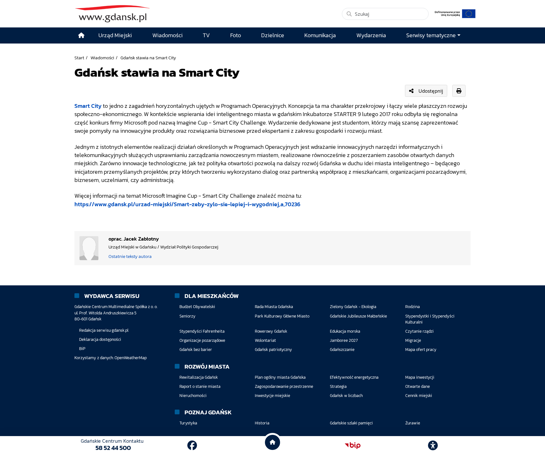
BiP (82, 349)
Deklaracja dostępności (100, 339)
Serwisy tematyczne (431, 35)
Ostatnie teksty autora (130, 256)
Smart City (88, 106)
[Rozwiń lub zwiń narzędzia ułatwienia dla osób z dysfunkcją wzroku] (433, 445)
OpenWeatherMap (130, 358)
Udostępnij (431, 91)
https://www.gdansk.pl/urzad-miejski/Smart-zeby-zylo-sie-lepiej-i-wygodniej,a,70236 (187, 204)
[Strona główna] (81, 35)
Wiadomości (102, 57)
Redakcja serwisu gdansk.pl (103, 330)
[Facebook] (192, 445)
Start (79, 57)
